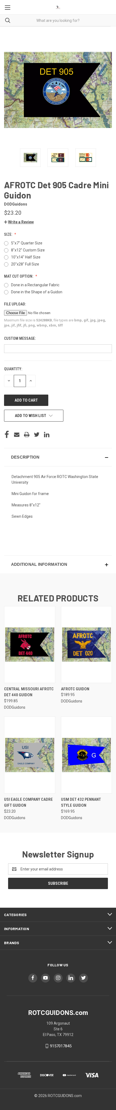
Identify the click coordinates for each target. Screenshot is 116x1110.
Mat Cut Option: (19, 276)
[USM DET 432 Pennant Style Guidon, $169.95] (86, 755)
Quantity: (13, 369)
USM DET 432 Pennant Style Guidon (81, 802)
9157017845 (60, 1046)
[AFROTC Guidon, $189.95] (86, 644)
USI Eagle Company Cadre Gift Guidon (28, 802)
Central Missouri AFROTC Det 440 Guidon (29, 692)
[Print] (26, 434)
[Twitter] (36, 434)
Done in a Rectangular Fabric (35, 285)
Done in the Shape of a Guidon (36, 292)
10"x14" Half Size (25, 257)
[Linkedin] (46, 434)
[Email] (16, 434)
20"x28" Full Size (25, 264)
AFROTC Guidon (75, 689)
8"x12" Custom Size (28, 250)
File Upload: (15, 304)
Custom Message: (20, 338)
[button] (19, 222)
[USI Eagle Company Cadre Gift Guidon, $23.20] (29, 755)
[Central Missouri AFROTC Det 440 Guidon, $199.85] (29, 644)
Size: (8, 234)
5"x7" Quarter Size (26, 243)
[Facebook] (6, 434)
